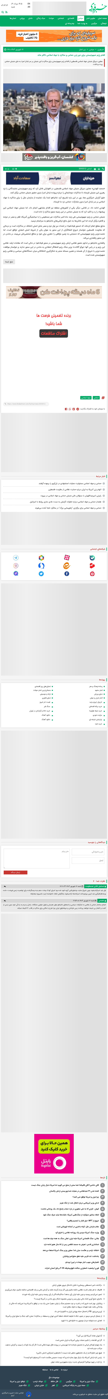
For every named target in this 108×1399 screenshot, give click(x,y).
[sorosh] (41, 568)
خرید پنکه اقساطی (95, 706)
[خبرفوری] (96, 8)
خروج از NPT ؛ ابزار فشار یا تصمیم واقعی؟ (83, 1220)
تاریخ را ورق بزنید (95, 702)
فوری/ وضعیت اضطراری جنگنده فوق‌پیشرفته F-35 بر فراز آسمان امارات (72, 1268)
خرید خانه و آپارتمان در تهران (39, 710)
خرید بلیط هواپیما (95, 710)
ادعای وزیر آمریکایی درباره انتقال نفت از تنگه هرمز (79, 1203)
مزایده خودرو (97, 715)
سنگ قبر (47, 706)
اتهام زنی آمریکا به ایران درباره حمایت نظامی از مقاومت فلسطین (74, 489)
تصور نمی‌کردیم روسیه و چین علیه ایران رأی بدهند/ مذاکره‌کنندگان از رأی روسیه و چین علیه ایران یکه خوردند (62, 1294)
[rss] (6, 12)
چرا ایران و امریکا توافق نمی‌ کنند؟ (86, 1197)
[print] (99, 169)
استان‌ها (13, 18)
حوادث (51, 18)
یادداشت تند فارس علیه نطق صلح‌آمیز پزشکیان (81, 1256)
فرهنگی (104, 23)
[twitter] (74, 409)
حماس (96, 397)
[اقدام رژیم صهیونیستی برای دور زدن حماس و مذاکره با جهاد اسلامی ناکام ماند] (78, 409)
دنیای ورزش (98, 694)
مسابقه (45, 1369)
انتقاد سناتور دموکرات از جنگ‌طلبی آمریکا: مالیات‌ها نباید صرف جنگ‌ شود (71, 1214)
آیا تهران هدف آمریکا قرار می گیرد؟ (89, 1335)
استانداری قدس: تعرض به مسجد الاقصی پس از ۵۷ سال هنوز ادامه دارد (71, 1244)
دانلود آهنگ (46, 715)
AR (29, 7)
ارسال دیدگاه (15, 872)
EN (29, 3)
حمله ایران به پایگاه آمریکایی (74, 1385)
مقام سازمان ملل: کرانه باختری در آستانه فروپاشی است (78, 1226)
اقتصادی (71, 18)
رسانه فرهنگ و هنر (96, 686)
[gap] (16, 576)
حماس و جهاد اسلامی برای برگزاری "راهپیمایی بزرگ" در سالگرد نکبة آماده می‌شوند (68, 508)
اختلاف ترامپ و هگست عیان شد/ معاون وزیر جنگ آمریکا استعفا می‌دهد (71, 1250)
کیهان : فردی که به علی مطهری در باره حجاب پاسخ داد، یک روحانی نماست (70, 1208)
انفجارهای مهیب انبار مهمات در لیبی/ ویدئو (82, 1262)
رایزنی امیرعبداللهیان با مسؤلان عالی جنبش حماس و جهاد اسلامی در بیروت (71, 495)
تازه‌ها (102, 1177)
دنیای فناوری (46, 698)
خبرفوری (82, 1394)
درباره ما (64, 1369)
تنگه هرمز (23, 1385)
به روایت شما (82, 23)
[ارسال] (95, 169)
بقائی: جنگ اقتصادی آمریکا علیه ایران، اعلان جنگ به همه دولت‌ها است (71, 1238)
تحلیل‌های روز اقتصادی (43, 686)
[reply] (4, 886)
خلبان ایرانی (39, 1385)
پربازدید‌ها (101, 1278)
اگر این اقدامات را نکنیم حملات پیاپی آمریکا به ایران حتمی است (78, 1340)
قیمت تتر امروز (45, 702)
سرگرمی (94, 23)
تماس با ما (54, 1369)
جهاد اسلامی (85, 397)
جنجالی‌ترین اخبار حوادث (42, 690)
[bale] (92, 560)
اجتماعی (61, 18)
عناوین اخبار (90, 18)
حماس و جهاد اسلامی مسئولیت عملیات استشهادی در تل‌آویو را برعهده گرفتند (70, 483)
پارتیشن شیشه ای (95, 719)
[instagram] (16, 568)
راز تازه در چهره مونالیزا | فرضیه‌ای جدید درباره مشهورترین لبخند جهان (76, 1362)
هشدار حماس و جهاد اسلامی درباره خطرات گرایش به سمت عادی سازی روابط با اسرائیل (65, 501)
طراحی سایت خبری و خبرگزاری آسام (13, 1394)
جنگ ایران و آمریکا (87, 1381)
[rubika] (41, 560)
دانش (30, 18)
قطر (53, 1385)
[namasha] (92, 576)
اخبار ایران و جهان (96, 698)
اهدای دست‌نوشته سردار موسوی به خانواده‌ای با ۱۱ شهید (81, 1320)
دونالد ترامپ (38, 1381)
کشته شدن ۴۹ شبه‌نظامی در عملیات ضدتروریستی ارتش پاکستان (74, 1191)
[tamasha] (92, 568)
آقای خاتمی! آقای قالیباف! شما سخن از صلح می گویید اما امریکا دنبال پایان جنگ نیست (65, 1185)
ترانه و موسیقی (45, 694)
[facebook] (66, 409)
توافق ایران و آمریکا (17, 1381)
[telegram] (16, 560)
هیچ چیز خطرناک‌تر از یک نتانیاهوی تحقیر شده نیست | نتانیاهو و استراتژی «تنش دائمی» (69, 1352)
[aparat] (66, 560)
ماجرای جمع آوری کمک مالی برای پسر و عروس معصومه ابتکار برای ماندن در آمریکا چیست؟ (68, 1298)
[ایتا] (66, 568)
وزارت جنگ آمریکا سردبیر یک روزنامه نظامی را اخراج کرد (77, 1232)
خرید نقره (98, 723)
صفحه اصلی (102, 18)
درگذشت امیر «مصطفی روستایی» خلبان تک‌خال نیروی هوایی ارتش (77, 1285)
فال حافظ (54, 1381)
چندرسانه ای (70, 23)
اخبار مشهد (99, 690)
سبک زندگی (41, 18)
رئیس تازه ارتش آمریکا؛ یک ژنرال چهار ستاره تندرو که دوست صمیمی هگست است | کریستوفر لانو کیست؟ (63, 1357)
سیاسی (81, 18)
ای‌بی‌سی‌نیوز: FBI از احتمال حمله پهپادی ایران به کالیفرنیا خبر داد (78, 1311)
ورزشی (22, 18)
